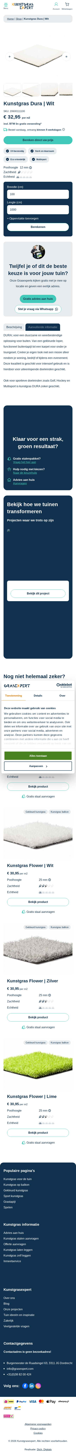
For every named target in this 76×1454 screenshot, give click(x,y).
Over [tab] (62, 695)
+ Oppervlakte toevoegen (23, 218)
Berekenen (38, 226)
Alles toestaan (38, 755)
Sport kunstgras (13, 1196)
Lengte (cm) (14, 202)
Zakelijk (8, 1320)
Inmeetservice (12, 1261)
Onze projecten (13, 1309)
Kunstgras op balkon (16, 1184)
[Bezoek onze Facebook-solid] (25, 1386)
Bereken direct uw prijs (38, 140)
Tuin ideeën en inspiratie (19, 1314)
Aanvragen (20, 483)
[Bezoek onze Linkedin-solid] (31, 1386)
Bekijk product (38, 786)
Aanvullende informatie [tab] (42, 327)
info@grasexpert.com (20, 1368)
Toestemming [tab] (13, 695)
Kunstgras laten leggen (18, 1249)
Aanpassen (36, 766)
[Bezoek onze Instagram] (38, 1386)
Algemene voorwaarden (38, 1424)
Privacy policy (38, 1428)
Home (10, 18)
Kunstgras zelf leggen (17, 1255)
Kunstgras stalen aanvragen (21, 1238)
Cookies (38, 1433)
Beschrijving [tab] (14, 327)
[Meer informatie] (30, 167)
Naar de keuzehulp (25, 472)
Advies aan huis (14, 1232)
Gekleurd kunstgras (16, 1190)
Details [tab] (38, 695)
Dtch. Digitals (44, 1449)
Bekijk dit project (38, 593)
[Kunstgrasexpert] (32, 6)
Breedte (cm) (15, 186)
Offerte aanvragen (15, 1244)
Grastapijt (10, 1201)
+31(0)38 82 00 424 (19, 1374)
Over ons (9, 1298)
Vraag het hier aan (24, 462)
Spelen (8, 1207)
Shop (19, 18)
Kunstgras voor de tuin (18, 1179)
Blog (6, 1303)
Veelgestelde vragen (16, 1326)
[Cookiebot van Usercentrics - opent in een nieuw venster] (56, 685)
